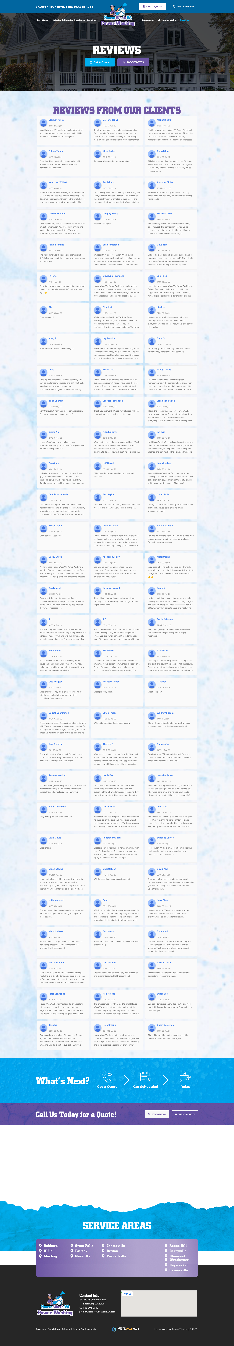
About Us (185, 19)
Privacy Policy (69, 1329)
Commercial (148, 19)
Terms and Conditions (48, 1329)
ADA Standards (87, 1329)
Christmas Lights (167, 19)
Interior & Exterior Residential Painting (74, 19)
